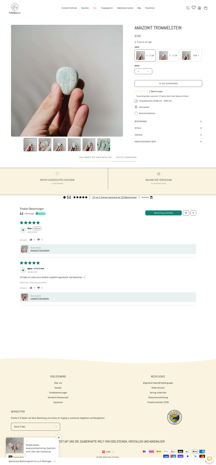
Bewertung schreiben (163, 212)
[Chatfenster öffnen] (209, 459)
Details (138, 128)
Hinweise (139, 135)
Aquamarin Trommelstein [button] (40, 250)
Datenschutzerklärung (158, 397)
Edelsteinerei (58, 376)
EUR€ (108, 451)
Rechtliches (158, 376)
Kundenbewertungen (58, 392)
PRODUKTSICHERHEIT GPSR (145, 141)
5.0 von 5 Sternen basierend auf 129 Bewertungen (114, 197)
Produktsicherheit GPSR (158, 402)
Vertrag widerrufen (158, 392)
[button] (188, 8)
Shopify (116, 457)
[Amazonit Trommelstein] (30, 144)
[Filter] (186, 213)
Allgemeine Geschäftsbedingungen (158, 382)
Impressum (58, 402)
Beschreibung (141, 121)
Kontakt (58, 387)
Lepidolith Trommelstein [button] (40, 298)
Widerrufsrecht (158, 387)
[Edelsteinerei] (15, 8)
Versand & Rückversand (58, 397)
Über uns (58, 382)
